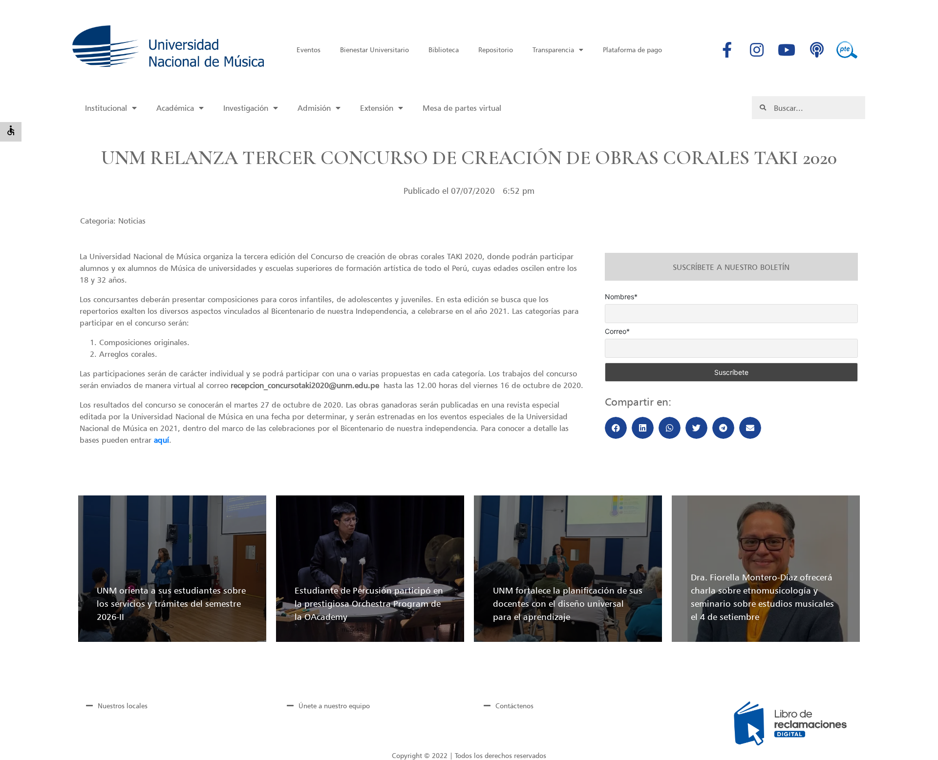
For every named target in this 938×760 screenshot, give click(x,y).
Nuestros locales (123, 705)
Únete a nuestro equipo (334, 705)
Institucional (106, 108)
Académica (175, 108)
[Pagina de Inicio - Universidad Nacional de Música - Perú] (168, 46)
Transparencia (553, 49)
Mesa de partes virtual (462, 108)
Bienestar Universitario (374, 49)
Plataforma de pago (632, 49)
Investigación (245, 108)
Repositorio (495, 49)
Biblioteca (443, 49)
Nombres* (621, 296)
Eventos (308, 49)
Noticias (132, 221)
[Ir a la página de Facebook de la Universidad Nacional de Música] (727, 49)
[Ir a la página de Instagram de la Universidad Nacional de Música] (756, 49)
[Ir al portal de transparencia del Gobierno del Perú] (846, 49)
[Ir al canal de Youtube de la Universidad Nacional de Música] (786, 49)
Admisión (314, 108)
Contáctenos (514, 705)
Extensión (376, 108)
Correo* (617, 331)
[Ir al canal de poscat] (817, 49)
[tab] (169, 705)
